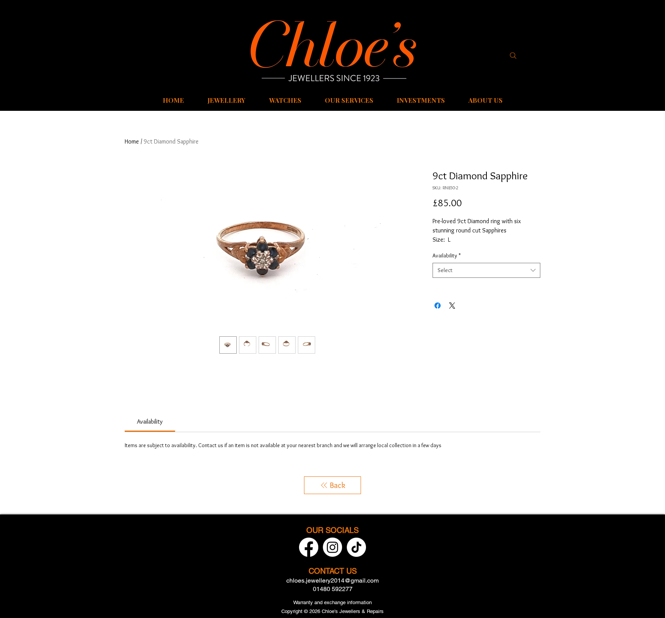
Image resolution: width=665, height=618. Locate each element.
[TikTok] (356, 547)
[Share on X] (452, 305)
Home (132, 141)
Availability (447, 255)
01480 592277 (333, 589)
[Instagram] (332, 547)
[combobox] (486, 270)
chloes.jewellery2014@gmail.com (332, 580)
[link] (149, 421)
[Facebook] (308, 547)
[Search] (513, 55)
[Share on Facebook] (437, 305)
